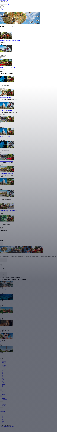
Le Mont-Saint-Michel (4, 377)
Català (2, 414)
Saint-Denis (3, 379)
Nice (2, 371)
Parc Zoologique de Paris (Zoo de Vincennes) (6, 363)
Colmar (2, 374)
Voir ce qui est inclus (3, 42)
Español (2, 417)
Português (3, 421)
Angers (2, 383)
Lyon (2, 372)
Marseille (2, 373)
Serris (2, 386)
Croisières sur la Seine (4, 361)
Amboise (2, 375)
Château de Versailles (4, 362)
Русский (2, 422)
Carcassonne (3, 382)
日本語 (2, 420)
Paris (2, 370)
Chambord (3, 378)
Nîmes (2, 380)
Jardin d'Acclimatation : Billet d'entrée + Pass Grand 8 (7, 67)
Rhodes (2, 387)
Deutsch (2, 416)
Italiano (2, 419)
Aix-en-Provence (3, 384)
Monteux (2, 385)
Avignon (2, 376)
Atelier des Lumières (4, 365)
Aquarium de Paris (3, 366)
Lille (2, 381)
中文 (2, 423)
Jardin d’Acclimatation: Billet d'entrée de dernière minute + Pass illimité (10, 40)
